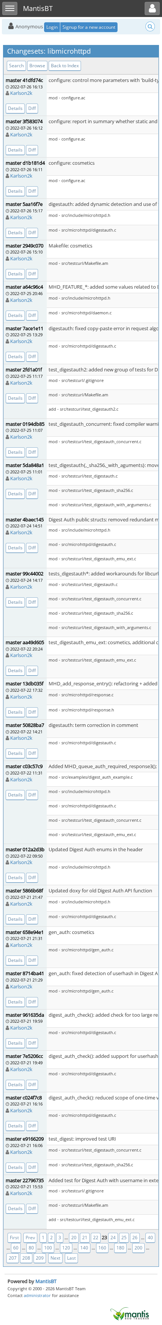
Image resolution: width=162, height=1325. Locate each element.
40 (150, 1237)
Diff (32, 108)
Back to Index (65, 65)
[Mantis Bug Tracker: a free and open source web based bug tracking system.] (129, 1313)
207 (13, 1258)
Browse (37, 65)
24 (113, 1237)
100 (48, 1248)
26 (135, 1237)
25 (124, 1237)
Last (71, 1258)
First (14, 1237)
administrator (37, 1295)
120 (66, 1248)
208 (26, 1258)
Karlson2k (21, 93)
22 (95, 1237)
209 (40, 1258)
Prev (30, 1237)
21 (84, 1237)
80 (31, 1248)
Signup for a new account (89, 27)
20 (73, 1237)
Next (55, 1258)
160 (102, 1248)
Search (16, 65)
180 (120, 1248)
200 (138, 1248)
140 (84, 1248)
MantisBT (46, 1281)
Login (52, 27)
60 (15, 1248)
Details (15, 108)
